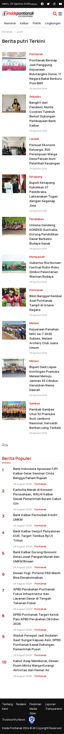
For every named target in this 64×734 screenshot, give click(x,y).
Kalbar (24, 23)
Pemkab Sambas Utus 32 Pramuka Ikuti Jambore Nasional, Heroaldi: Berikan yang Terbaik (45, 418)
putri (20, 32)
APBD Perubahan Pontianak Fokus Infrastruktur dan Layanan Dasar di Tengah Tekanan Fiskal (34, 596)
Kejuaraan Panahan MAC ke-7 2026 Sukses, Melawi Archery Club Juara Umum (44, 338)
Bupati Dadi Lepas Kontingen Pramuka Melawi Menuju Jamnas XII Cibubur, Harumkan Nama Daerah (44, 378)
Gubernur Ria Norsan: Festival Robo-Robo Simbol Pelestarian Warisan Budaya (45, 269)
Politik (37, 23)
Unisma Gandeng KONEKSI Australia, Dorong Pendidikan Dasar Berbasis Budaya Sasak (43, 234)
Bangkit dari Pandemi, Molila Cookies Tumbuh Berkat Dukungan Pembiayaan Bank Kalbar (42, 113)
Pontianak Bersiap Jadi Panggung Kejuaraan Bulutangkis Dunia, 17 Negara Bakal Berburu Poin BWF (45, 71)
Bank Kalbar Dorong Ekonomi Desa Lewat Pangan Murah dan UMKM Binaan (36, 556)
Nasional (10, 23)
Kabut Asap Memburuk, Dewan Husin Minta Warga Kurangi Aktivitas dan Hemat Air (36, 665)
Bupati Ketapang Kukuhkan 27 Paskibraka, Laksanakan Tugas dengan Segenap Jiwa (43, 194)
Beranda (7, 32)
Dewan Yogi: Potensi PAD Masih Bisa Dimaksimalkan (36, 575)
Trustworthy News (13, 719)
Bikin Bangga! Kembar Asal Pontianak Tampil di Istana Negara (45, 303)
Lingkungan (53, 23)
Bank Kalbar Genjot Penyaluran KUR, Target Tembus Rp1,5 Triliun (36, 535)
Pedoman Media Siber (35, 708)
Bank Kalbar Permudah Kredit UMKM (35, 517)
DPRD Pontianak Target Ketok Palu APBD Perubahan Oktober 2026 (36, 619)
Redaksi (21, 704)
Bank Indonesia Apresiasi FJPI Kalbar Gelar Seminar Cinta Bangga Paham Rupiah (35, 473)
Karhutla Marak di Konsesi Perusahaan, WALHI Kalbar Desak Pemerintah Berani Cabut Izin (37, 496)
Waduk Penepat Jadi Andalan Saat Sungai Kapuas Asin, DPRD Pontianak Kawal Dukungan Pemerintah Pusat (37, 642)
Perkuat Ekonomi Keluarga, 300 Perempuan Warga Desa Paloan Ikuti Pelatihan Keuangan (44, 154)
